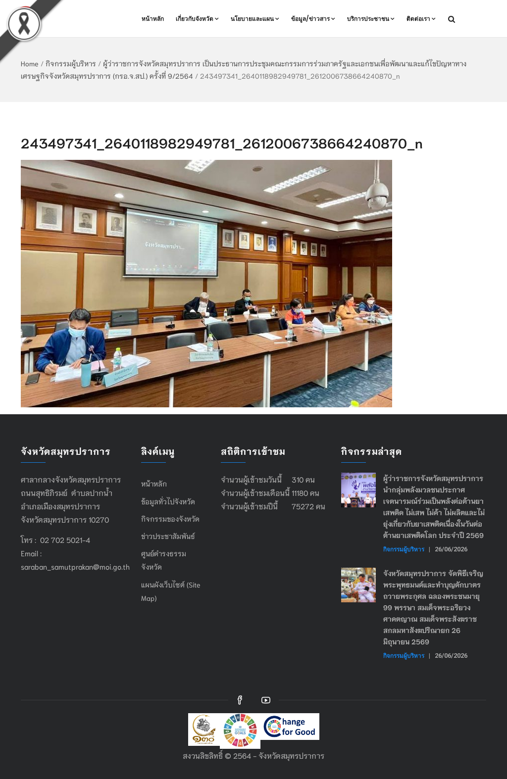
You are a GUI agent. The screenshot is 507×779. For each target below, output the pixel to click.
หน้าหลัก (153, 18)
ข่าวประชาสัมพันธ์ (168, 536)
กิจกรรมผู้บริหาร (71, 63)
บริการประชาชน (368, 18)
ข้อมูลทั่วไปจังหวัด (168, 501)
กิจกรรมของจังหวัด (170, 518)
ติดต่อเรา (418, 18)
